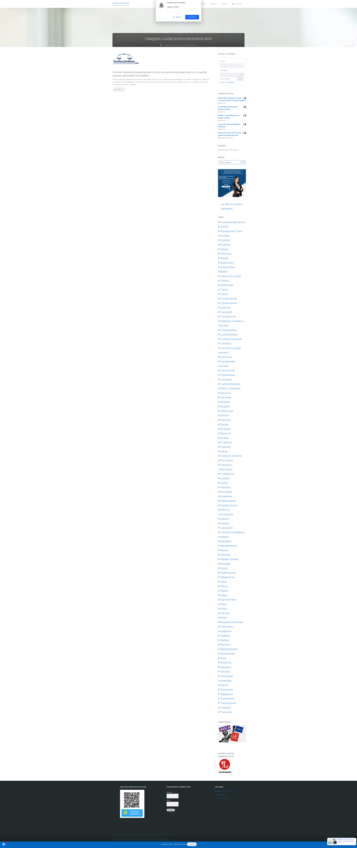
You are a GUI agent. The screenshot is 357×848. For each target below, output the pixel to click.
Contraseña (224, 70)
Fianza (223, 451)
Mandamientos (228, 545)
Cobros (224, 294)
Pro (119, 840)
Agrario (224, 249)
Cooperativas (227, 374)
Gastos (224, 482)
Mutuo (224, 568)
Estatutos (225, 446)
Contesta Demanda (231, 339)
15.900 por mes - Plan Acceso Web (174, 844)
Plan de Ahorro (228, 599)
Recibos (224, 640)
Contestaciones (229, 334)
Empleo (224, 437)
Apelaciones (227, 262)
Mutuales (225, 563)
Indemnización (228, 500)
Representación (229, 649)
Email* (169, 800)
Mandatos (225, 541)
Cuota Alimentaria (230, 384)
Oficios (224, 586)
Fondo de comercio (231, 455)
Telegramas (226, 694)
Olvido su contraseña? (227, 82)
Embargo (225, 428)
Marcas (224, 550)
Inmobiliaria (226, 514)
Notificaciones (228, 572)
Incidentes (226, 496)
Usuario (223, 61)
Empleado (226, 442)
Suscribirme (192, 17)
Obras (223, 581)
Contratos (225, 343)
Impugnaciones (229, 505)
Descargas (147, 840)
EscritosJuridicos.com (120, 3)
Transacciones (228, 703)
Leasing (224, 523)
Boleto (224, 271)
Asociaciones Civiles (231, 231)
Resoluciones (227, 653)
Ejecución (225, 433)
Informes (225, 509)
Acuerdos (225, 244)
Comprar (125, 840)
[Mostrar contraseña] (242, 75)
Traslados (225, 707)
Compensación (228, 298)
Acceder (155, 840)
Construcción (227, 370)
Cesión (224, 289)
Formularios (226, 460)
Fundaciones (227, 473)
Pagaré (224, 590)
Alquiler (224, 258)
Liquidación (226, 527)
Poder (223, 617)
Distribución (226, 410)
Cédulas (224, 280)
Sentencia (225, 662)
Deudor (224, 424)
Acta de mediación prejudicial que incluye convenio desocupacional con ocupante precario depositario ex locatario (160, 74)
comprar (192, 844)
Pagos (223, 595)
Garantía (225, 478)
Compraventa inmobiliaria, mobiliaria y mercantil (231, 321)
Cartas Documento (230, 276)
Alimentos (225, 253)
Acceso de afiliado (223, 798)
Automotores (227, 267)
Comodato (226, 312)
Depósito (225, 401)
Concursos (226, 357)
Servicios (225, 671)
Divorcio (224, 415)
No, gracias (177, 17)
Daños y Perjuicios (230, 388)
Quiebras (225, 635)
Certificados (226, 285)
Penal (223, 604)
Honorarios (226, 491)
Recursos (225, 644)
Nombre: (169, 792)
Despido (225, 406)
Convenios (226, 379)
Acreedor (225, 240)
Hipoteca (225, 487)
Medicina (225, 554)
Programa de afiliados (222, 791)
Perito (223, 608)
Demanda (225, 397)
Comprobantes (228, 330)
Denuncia (225, 393)
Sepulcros (225, 667)
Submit (170, 810)
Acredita (224, 235)
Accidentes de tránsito (232, 222)
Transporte (226, 712)
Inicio (114, 840)
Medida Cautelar (229, 559)
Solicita (224, 685)
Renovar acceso (136, 840)
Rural (223, 658)
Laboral (224, 518)
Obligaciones (227, 577)
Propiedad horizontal (231, 622)
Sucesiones (226, 689)
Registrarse (220, 795)
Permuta (225, 613)
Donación (225, 420)
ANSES (224, 226)
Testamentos (227, 698)
